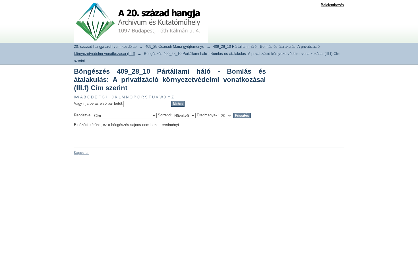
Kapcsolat (81, 153)
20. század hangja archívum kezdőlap (105, 46)
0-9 (76, 97)
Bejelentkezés (332, 5)
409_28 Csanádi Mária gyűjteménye (174, 46)
